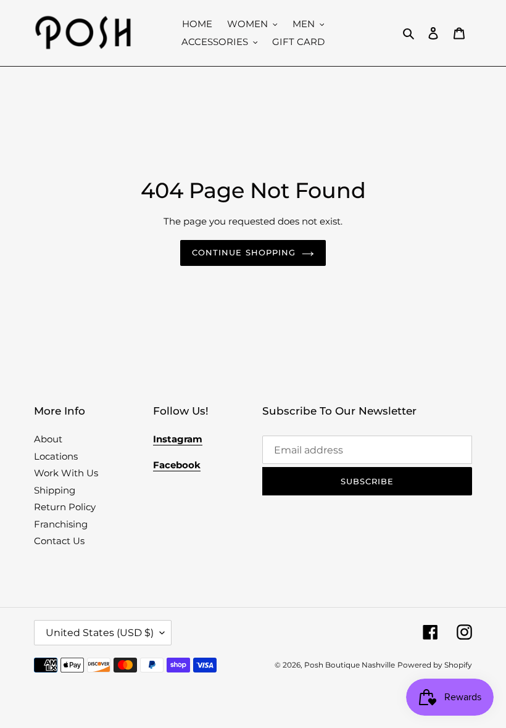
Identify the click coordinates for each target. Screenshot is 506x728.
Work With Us (66, 473)
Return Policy (65, 507)
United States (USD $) (100, 633)
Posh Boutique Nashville (349, 664)
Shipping (54, 490)
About (48, 439)
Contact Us (59, 541)
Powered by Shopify (434, 664)
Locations (56, 456)
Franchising (61, 524)
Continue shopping (244, 252)
